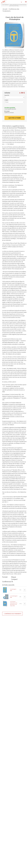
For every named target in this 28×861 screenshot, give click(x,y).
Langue (6, 100)
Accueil (5, 9)
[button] (15, 35)
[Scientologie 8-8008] (5, 590)
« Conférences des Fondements (12, 613)
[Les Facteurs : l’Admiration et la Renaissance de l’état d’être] (5, 603)
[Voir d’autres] (24, 590)
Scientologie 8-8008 (13, 589)
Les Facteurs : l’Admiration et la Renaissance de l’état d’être (13, 604)
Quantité (6, 95)
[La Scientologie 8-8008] (5, 596)
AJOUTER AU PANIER (14, 118)
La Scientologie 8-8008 (14, 596)
